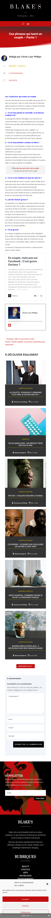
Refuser (25, 906)
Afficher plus (24, 666)
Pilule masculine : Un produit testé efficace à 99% (25, 444)
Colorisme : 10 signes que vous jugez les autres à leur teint (25, 545)
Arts (25, 872)
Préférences (25, 912)
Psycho (29, 388)
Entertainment (25, 878)
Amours (12, 66)
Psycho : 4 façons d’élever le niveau (25, 495)
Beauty (25, 866)
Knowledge (25, 875)
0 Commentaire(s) (16, 73)
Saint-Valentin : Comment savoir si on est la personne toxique (25, 596)
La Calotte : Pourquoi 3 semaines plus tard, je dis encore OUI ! (25, 393)
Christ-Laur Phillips (31, 56)
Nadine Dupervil (20, 453)
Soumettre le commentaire (28, 744)
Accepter (25, 899)
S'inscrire (40, 798)
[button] (47, 884)
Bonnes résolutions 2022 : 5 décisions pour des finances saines (25, 647)
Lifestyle (22, 66)
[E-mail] (9, 326)
